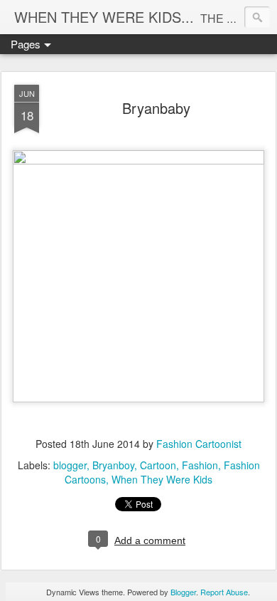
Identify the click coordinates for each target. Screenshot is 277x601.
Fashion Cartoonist (198, 444)
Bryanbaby (156, 108)
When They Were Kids (162, 479)
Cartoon (158, 465)
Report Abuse (224, 591)
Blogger (183, 591)
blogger (70, 465)
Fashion (200, 465)
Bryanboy (113, 465)
